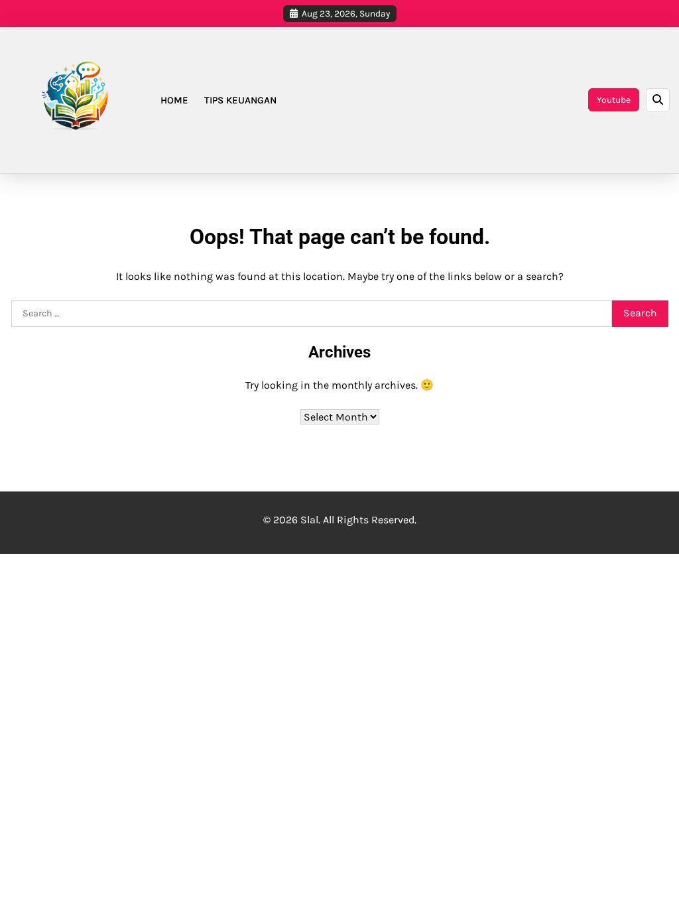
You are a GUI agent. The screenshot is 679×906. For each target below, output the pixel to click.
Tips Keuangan (240, 100)
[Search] (658, 100)
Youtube (614, 99)
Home (174, 100)
